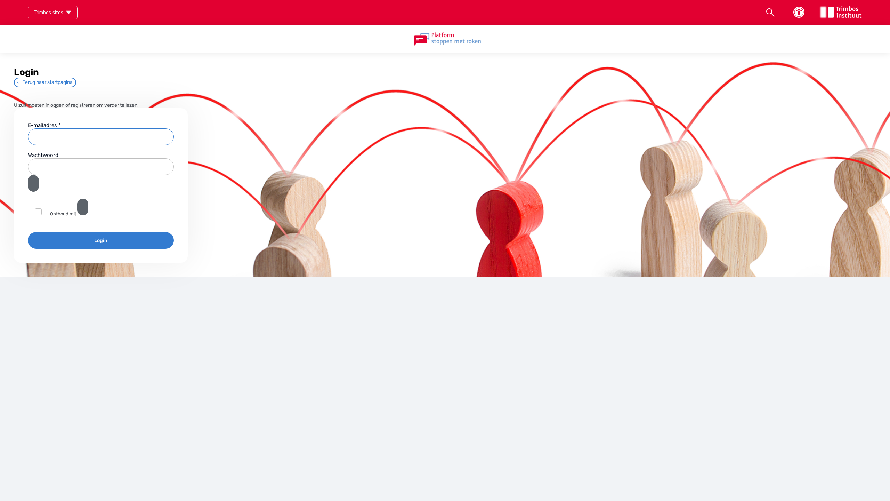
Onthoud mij (63, 213)
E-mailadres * (44, 125)
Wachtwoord (43, 155)
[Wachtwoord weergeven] (33, 183)
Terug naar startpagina (48, 82)
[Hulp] (82, 207)
